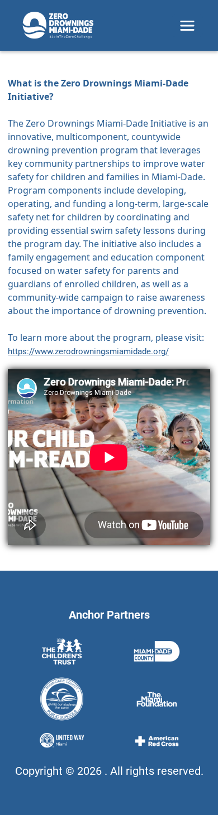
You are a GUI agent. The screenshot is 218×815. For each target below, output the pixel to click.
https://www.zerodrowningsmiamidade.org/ (88, 351)
